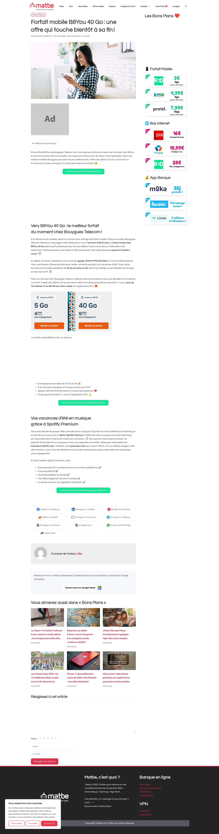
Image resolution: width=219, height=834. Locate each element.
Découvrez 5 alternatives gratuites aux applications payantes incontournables (116, 678)
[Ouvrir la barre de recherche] (185, 6)
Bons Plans (38, 14)
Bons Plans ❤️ (162, 6)
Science (112, 6)
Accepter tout (49, 823)
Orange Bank (146, 795)
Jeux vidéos (83, 6)
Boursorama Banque (150, 788)
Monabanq (145, 792)
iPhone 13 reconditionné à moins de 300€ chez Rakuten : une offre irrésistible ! (81, 678)
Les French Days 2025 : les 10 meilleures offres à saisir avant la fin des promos (45, 678)
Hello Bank (145, 784)
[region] (33, 814)
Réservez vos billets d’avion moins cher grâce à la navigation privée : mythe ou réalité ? (80, 636)
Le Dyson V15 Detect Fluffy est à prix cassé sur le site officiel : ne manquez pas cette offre (46, 635)
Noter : (34, 738)
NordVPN (144, 811)
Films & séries (98, 6)
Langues (176, 6)
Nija (79, 553)
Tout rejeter (33, 823)
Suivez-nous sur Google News (80, 588)
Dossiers (143, 6)
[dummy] (50, 134)
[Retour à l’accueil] (42, 6)
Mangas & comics (128, 6)
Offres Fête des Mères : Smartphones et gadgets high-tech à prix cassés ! (116, 635)
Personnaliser (16, 823)
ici (91, 802)
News (61, 6)
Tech (71, 6)
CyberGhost (146, 815)
